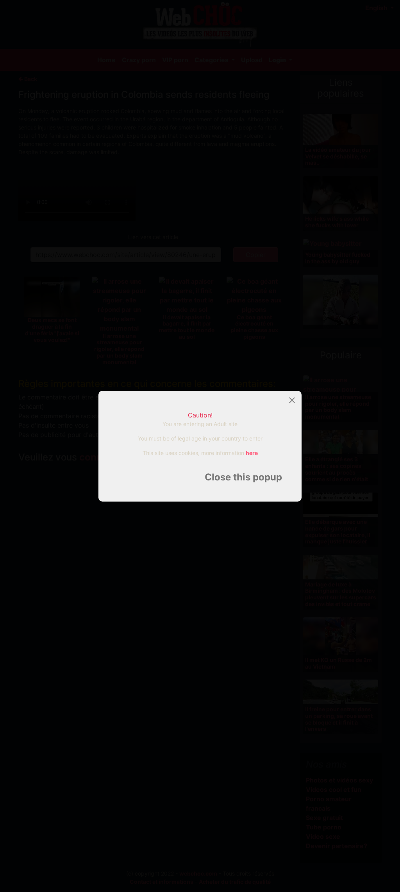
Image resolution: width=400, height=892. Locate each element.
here (252, 453)
